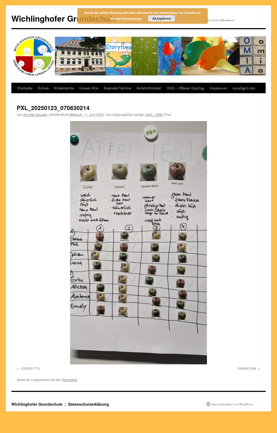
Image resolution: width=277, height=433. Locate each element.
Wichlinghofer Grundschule (64, 18)
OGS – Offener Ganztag (185, 88)
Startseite (24, 88)
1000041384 (246, 368)
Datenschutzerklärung (88, 404)
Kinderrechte (64, 88)
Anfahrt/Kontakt (149, 88)
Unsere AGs (88, 88)
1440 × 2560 (153, 114)
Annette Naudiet (35, 114)
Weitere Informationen (126, 18)
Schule (43, 88)
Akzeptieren (161, 18)
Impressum (218, 88)
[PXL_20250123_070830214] (138, 242)
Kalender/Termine (117, 88)
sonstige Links (244, 88)
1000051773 (30, 368)
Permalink (69, 379)
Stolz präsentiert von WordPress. (233, 404)
